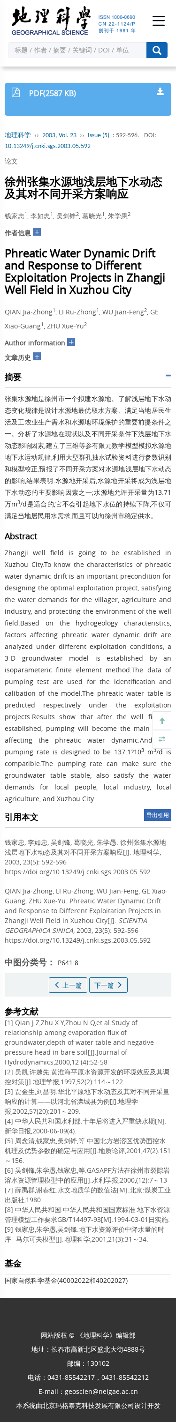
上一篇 (71, 985)
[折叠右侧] (162, 739)
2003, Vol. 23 (59, 135)
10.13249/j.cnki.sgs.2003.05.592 (48, 146)
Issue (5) (98, 135)
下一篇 (105, 985)
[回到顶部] (162, 720)
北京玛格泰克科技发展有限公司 (88, 1405)
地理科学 (18, 135)
